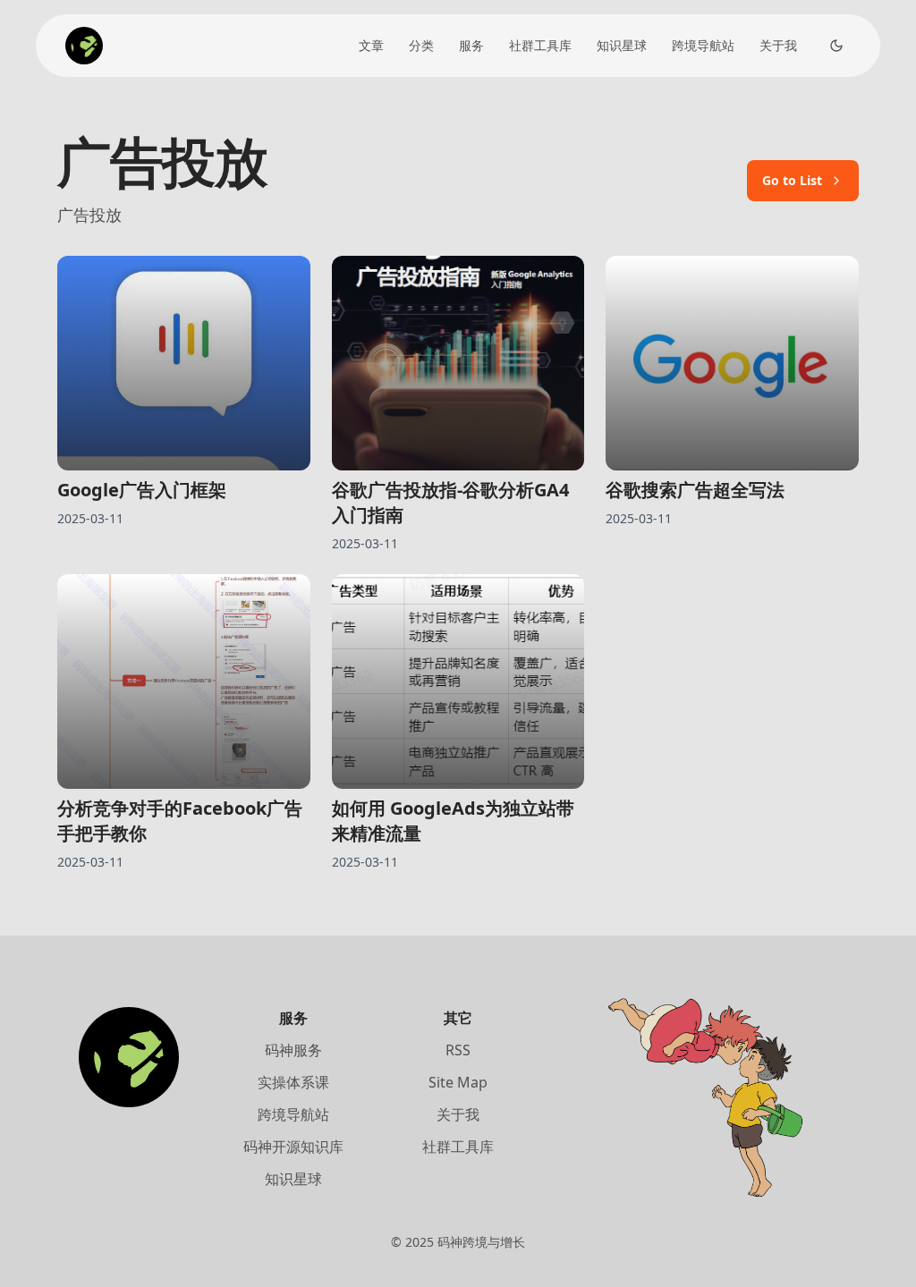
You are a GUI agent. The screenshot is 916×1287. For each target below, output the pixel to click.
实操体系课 (293, 1082)
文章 (371, 45)
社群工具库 (540, 45)
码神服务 (293, 1050)
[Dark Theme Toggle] (836, 45)
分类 (421, 45)
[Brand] (84, 45)
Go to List (792, 180)
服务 (471, 45)
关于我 (778, 45)
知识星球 (622, 45)
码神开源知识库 (293, 1146)
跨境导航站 (703, 45)
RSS (458, 1050)
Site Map (458, 1082)
